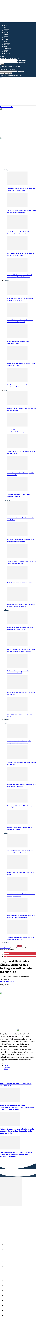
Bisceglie (6, 32)
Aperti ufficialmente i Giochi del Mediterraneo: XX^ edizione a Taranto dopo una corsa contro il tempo (17, 1107)
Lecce (5, 41)
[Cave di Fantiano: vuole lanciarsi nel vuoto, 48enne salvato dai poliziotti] (17, 316)
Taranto (6, 50)
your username (21, 60)
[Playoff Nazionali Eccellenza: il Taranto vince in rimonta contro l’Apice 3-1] (17, 780)
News (5, 956)
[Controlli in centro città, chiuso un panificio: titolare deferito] (17, 469)
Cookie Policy (11, 1233)
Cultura (6, 390)
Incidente (7, 1067)
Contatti (6, 942)
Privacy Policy (3, 1233)
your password (21, 62)
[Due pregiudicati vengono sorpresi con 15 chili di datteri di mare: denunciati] (17, 359)
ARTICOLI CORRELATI (7, 1084)
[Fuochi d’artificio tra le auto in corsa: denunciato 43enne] (17, 338)
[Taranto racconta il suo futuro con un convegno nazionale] (17, 491)
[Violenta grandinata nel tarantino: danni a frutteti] (17, 579)
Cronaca (6, 280)
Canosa (6, 35)
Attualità (6, 171)
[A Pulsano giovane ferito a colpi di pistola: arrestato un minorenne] (17, 294)
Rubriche (7, 719)
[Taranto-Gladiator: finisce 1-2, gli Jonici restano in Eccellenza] (17, 759)
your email (20, 71)
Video (5, 833)
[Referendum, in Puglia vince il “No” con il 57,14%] (17, 710)
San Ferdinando (8, 48)
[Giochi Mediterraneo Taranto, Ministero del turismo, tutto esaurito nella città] (17, 228)
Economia (7, 500)
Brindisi (6, 34)
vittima (6, 1069)
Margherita (7, 42)
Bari (5, 27)
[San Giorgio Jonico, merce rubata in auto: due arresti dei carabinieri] (17, 381)
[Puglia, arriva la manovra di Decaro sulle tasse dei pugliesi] (17, 689)
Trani (5, 51)
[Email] (31, 987)
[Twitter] (18, 987)
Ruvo (5, 46)
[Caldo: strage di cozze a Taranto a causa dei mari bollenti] (17, 514)
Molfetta (6, 44)
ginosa (6, 1065)
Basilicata (6, 30)
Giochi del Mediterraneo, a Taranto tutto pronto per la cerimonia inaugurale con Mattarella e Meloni (16, 1155)
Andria (5, 25)
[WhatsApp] (25, 987)
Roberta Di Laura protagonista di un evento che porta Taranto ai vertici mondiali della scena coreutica (17, 1131)
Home (6, 169)
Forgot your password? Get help (10, 66)
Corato (6, 37)
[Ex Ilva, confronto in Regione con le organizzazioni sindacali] (17, 667)
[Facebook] (11, 987)
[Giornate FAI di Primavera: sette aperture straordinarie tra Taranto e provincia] (17, 426)
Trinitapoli (7, 53)
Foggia (6, 39)
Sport (5, 723)
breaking (6, 953)
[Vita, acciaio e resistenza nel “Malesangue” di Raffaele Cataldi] (17, 447)
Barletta (6, 28)
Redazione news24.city (7, 981)
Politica (6, 610)
